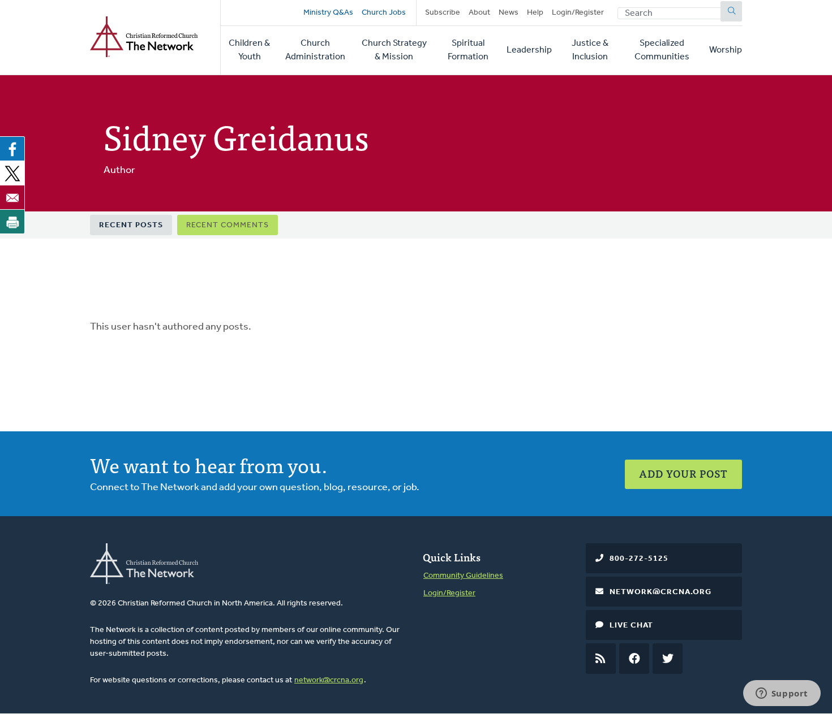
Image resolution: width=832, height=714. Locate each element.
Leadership (529, 50)
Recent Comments (227, 225)
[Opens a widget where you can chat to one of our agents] (782, 694)
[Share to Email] (12, 197)
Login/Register (578, 12)
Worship (725, 50)
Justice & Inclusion (590, 50)
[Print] (12, 221)
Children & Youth (249, 50)
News (508, 12)
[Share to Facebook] (12, 148)
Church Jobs (384, 12)
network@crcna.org (328, 680)
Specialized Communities (661, 50)
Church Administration (315, 50)
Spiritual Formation (468, 50)
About (479, 12)
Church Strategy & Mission (394, 50)
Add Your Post (683, 473)
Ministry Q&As (328, 12)
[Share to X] (12, 173)
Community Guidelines (463, 576)
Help (535, 12)
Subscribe (442, 12)
